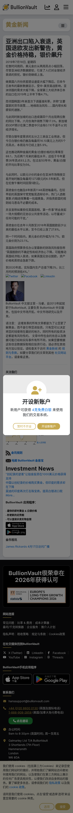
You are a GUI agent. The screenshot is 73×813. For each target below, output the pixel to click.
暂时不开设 (24, 426)
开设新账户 (49, 426)
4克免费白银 (42, 410)
